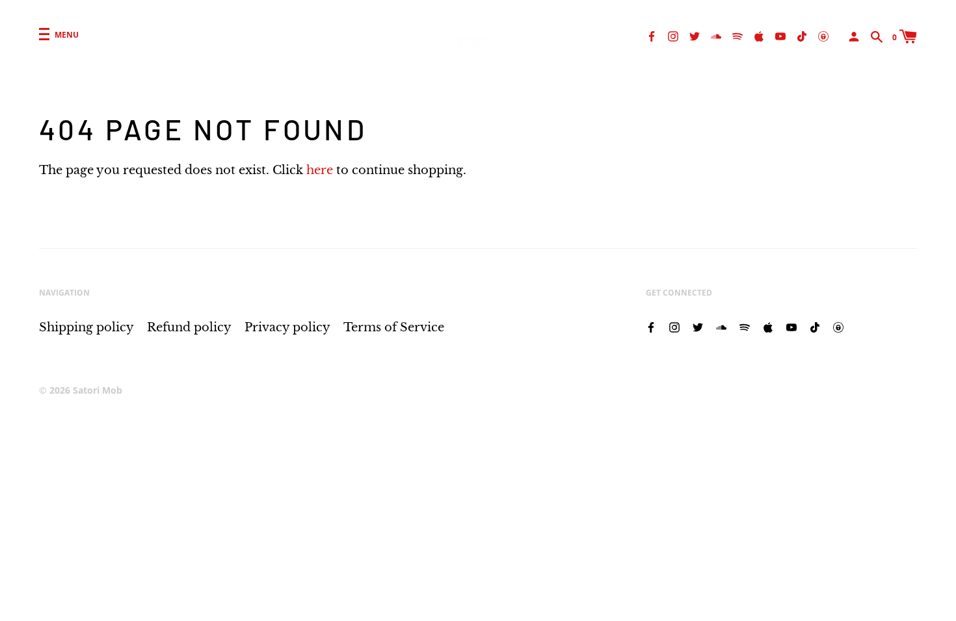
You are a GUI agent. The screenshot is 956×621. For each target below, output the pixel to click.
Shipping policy (86, 327)
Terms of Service (393, 327)
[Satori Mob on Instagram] (673, 35)
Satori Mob (97, 390)
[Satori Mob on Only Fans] (823, 35)
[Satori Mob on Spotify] (737, 35)
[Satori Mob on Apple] (759, 35)
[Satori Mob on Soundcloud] (716, 35)
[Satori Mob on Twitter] (694, 35)
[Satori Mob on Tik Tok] (802, 35)
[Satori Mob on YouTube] (780, 35)
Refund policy (189, 327)
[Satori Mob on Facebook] (651, 35)
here (319, 170)
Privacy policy (287, 327)
